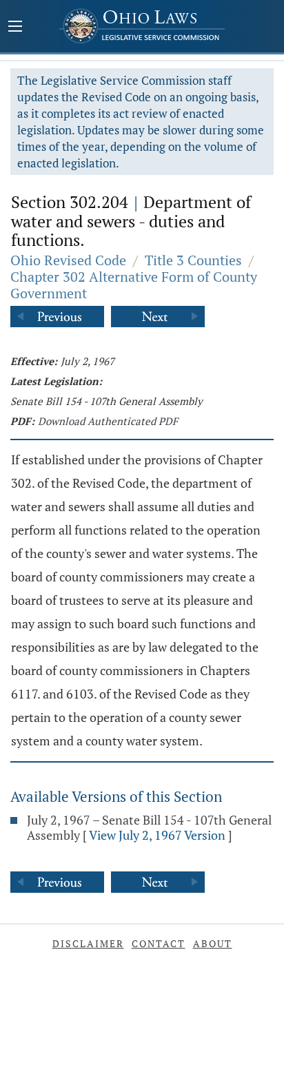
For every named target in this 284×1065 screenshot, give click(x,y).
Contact (158, 943)
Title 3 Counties (193, 260)
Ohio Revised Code (68, 260)
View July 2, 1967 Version (157, 835)
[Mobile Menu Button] (15, 27)
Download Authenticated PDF (108, 421)
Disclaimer (88, 943)
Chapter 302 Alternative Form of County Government (133, 284)
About (212, 943)
